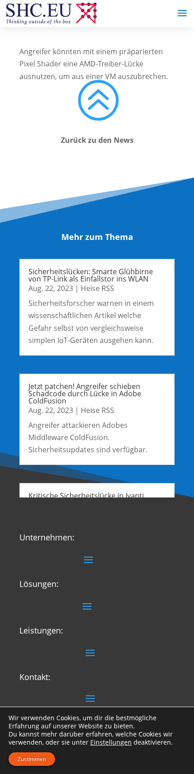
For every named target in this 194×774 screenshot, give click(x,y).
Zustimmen (32, 759)
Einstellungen (111, 742)
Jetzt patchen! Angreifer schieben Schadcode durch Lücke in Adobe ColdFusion (84, 393)
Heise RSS (97, 288)
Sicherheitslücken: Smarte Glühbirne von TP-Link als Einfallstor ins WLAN (90, 275)
